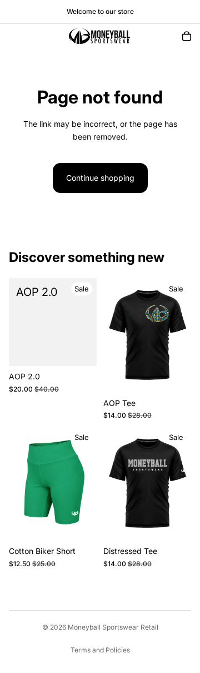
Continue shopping (100, 177)
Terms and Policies (100, 650)
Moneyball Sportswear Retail (113, 627)
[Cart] (186, 36)
